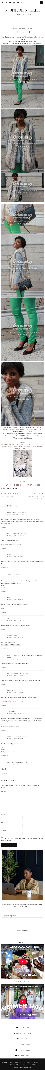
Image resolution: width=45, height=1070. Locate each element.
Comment (5, 791)
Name (3, 814)
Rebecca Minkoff (13, 429)
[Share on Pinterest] (16, 489)
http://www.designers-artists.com (11, 544)
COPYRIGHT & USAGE (29, 1064)
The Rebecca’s (9, 495)
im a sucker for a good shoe (36, 496)
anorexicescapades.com (17, 762)
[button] (42, 2)
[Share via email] (7, 489)
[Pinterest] (14, 485)
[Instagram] (6, 3)
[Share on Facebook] (10, 489)
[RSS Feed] (21, 3)
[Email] (38, 485)
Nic (8, 598)
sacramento (12, 636)
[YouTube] (10, 3)
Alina (9, 618)
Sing (9, 555)
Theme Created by (22, 1067)
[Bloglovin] (25, 485)
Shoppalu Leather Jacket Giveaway (12, 701)
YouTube (23, 1056)
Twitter (23, 1028)
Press (29, 1062)
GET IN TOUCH (20, 1062)
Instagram (23, 1033)
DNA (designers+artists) (17, 534)
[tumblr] (28, 485)
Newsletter (38, 1062)
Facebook (23, 1044)
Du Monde (28, 28)
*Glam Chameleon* (14, 574)
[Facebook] (14, 3)
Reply (5, 527)
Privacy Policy (15, 1064)
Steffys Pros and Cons (16, 737)
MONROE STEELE (22, 10)
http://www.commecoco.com (10, 726)
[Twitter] (3, 3)
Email (3, 822)
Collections (12, 691)
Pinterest (23, 1050)
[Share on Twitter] (13, 489)
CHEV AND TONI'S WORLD (16, 512)
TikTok (23, 1039)
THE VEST (22, 32)
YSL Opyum (28, 431)
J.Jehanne (11, 711)
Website (3, 830)
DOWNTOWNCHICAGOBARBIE (17, 673)
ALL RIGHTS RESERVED (28, 1061)
